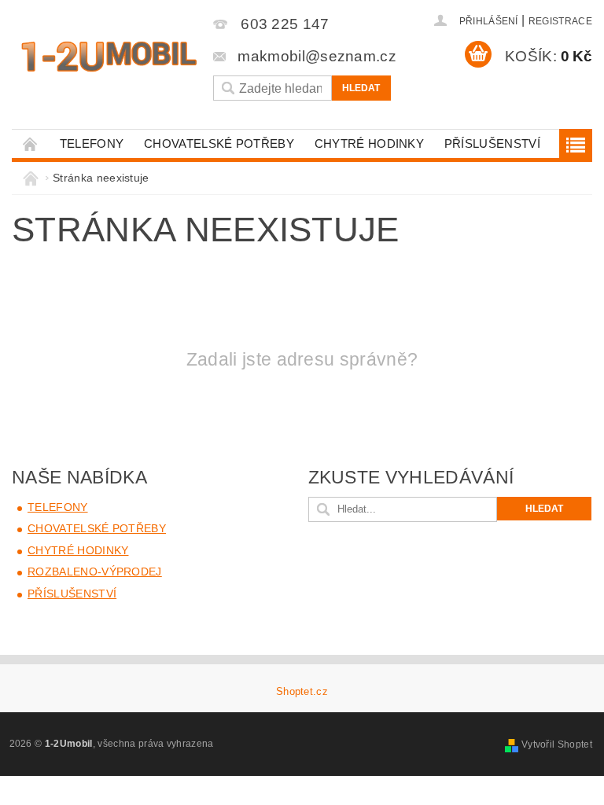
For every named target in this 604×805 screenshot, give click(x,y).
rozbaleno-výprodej (95, 571)
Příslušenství (492, 143)
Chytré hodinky (369, 143)
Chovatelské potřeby (219, 143)
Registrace (560, 21)
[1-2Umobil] (108, 56)
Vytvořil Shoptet (556, 744)
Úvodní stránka (31, 143)
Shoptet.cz (302, 691)
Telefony (92, 143)
